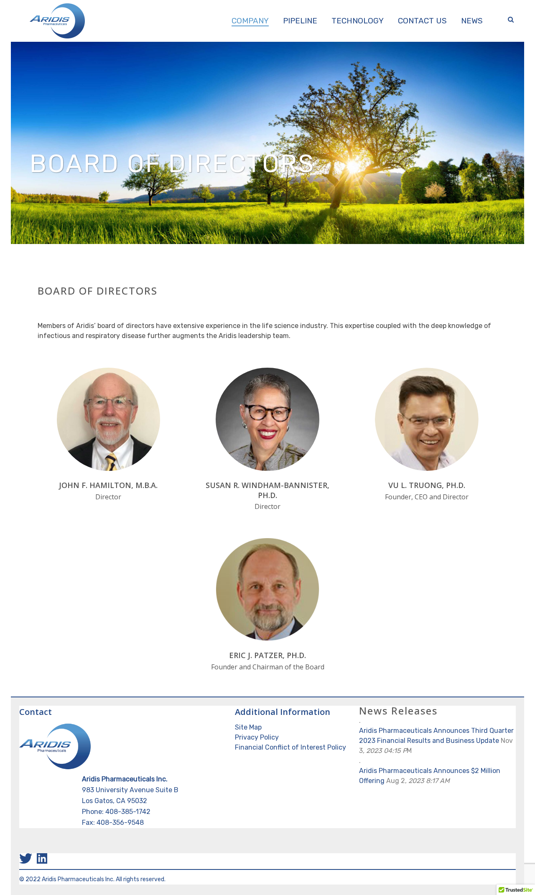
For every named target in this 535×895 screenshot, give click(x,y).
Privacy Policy (257, 737)
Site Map (248, 727)
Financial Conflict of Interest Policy (290, 747)
